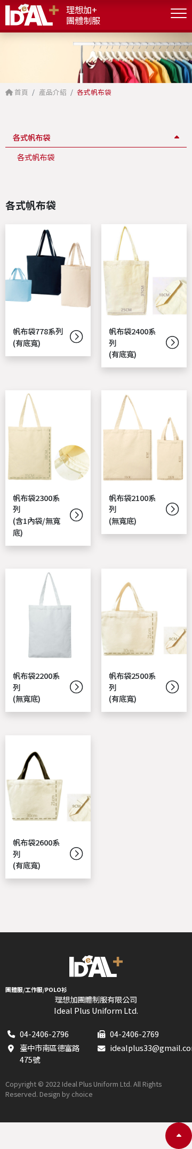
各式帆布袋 (35, 156)
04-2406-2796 (44, 1033)
